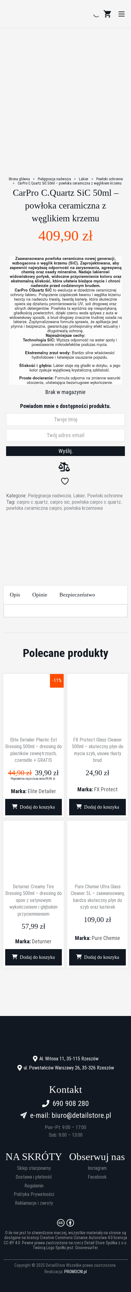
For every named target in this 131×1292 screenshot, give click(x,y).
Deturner (41, 941)
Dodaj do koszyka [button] (37, 807)
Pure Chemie (106, 938)
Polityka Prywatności (34, 1194)
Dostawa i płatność (34, 1177)
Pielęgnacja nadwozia (54, 179)
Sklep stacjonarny (34, 1168)
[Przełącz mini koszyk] (107, 14)
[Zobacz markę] (65, 534)
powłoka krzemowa (83, 508)
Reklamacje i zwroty (34, 1203)
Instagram (97, 1168)
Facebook (97, 1177)
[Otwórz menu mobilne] (122, 14)
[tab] (15, 595)
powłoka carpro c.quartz (96, 502)
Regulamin (34, 1186)
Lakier (83, 179)
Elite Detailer (42, 791)
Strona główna (19, 179)
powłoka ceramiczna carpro (34, 508)
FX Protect (106, 789)
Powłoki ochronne (109, 179)
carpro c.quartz (32, 502)
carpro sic (60, 502)
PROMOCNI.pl (75, 1271)
